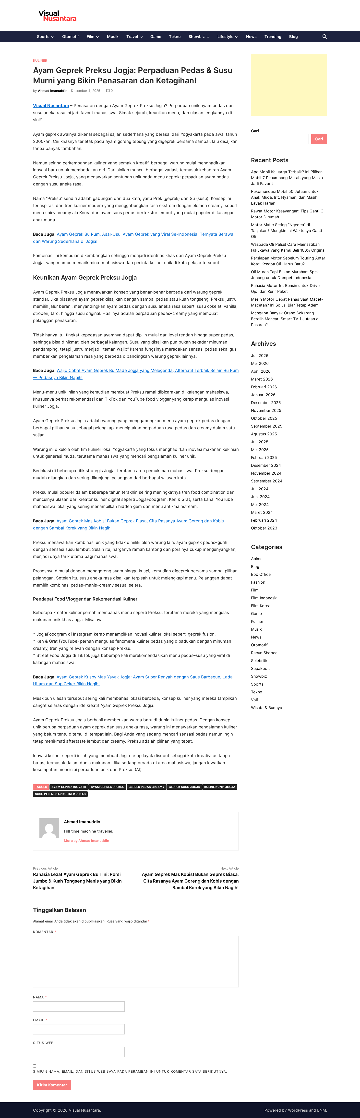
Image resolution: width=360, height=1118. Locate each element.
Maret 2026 (262, 379)
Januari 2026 (263, 394)
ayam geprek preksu (107, 787)
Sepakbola (261, 668)
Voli (254, 699)
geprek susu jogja (184, 787)
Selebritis (259, 660)
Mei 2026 (260, 363)
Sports (47, 38)
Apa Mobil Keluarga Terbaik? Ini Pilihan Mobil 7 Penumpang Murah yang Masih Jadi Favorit (287, 177)
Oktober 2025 (264, 418)
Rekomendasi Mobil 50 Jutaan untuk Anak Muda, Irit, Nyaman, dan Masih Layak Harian (285, 197)
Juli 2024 (259, 488)
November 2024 (266, 473)
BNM (321, 1110)
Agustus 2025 (264, 433)
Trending (272, 36)
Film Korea (260, 605)
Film (95, 38)
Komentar (45, 932)
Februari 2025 (264, 457)
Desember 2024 (266, 465)
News (251, 36)
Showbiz (201, 38)
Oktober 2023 (264, 528)
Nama (40, 997)
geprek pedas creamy (147, 787)
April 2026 (261, 371)
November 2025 (266, 410)
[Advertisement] (289, 85)
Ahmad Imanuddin (52, 91)
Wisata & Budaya (266, 707)
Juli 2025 (259, 441)
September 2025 (266, 426)
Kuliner (40, 60)
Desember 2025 (266, 402)
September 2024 (266, 481)
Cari (255, 130)
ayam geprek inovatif (69, 787)
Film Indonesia (264, 597)
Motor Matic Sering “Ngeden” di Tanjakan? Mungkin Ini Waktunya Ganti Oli (286, 230)
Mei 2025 (260, 449)
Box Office (261, 574)
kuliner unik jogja (219, 787)
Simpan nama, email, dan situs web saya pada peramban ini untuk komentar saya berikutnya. (130, 1071)
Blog (293, 36)
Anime (257, 558)
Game (155, 36)
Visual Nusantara (84, 1110)
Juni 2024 (260, 496)
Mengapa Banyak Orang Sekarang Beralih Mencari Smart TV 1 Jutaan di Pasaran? (285, 318)
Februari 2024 (264, 520)
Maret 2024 (262, 512)
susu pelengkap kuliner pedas (60, 794)
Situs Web (43, 1043)
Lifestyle (229, 38)
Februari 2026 (264, 386)
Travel (136, 38)
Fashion (258, 582)
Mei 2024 (260, 504)
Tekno (175, 36)
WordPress (298, 1110)
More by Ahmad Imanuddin (86, 840)
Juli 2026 (259, 355)
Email (40, 1020)
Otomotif (70, 36)
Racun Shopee (264, 652)
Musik (113, 36)
